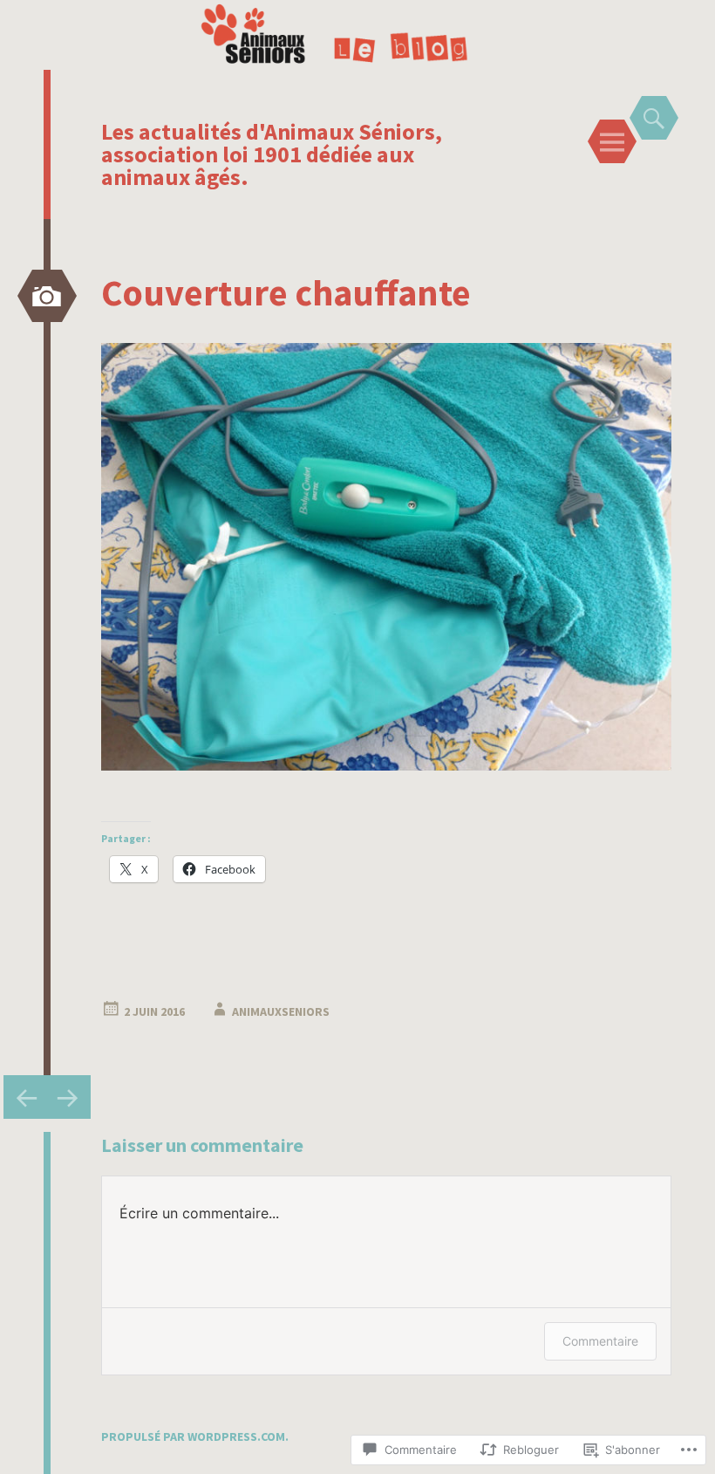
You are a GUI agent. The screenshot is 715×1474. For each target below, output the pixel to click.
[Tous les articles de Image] (47, 296)
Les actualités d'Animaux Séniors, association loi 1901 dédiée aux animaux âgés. (271, 154)
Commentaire (600, 1340)
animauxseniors (281, 1011)
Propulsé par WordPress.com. (195, 1436)
